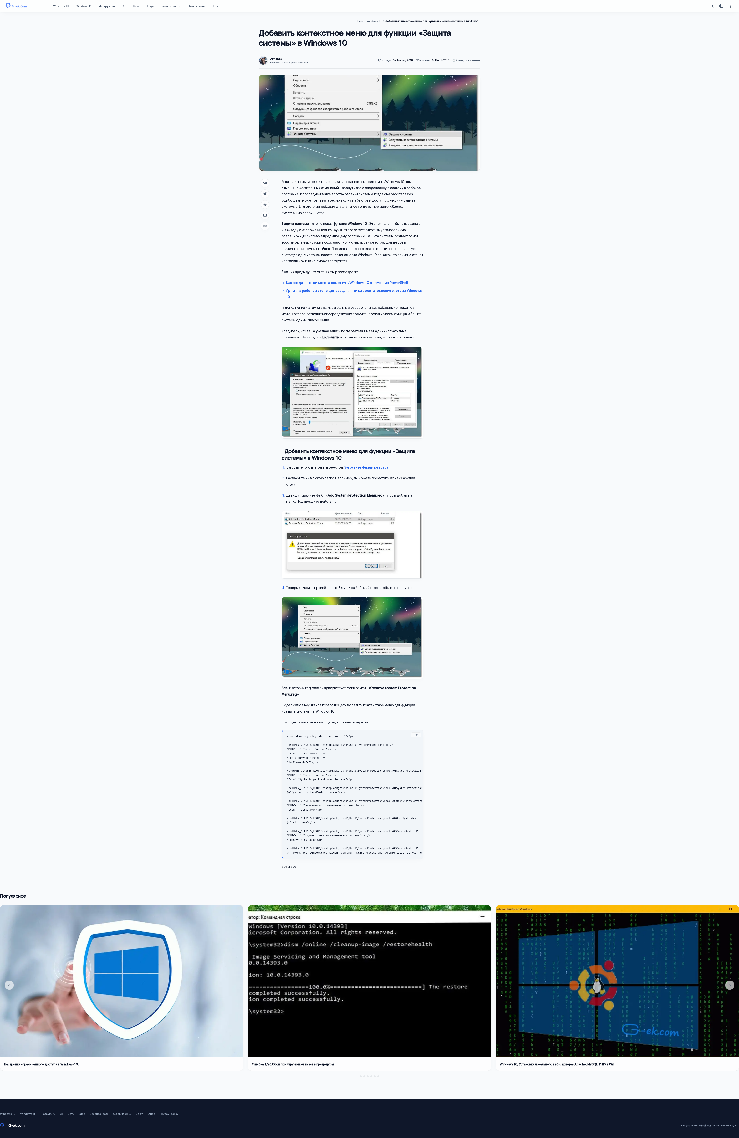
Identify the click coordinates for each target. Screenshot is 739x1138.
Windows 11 (83, 6)
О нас (151, 1113)
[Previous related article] (9, 985)
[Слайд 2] (364, 1076)
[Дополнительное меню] (730, 6)
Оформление (197, 6)
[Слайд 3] (368, 1076)
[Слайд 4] (371, 1076)
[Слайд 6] (378, 1076)
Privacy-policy (169, 1113)
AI (123, 6)
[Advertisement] (455, 236)
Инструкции (107, 6)
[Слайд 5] (375, 1076)
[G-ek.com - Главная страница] (23, 6)
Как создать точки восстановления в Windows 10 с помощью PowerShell (347, 283)
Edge (150, 6)
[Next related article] (729, 985)
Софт (217, 6)
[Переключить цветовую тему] (721, 6)
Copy (416, 735)
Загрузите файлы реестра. (366, 467)
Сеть (136, 6)
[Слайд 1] (361, 1076)
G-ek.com (706, 1125)
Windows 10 (61, 6)
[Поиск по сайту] (712, 6)
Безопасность (170, 6)
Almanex (276, 59)
